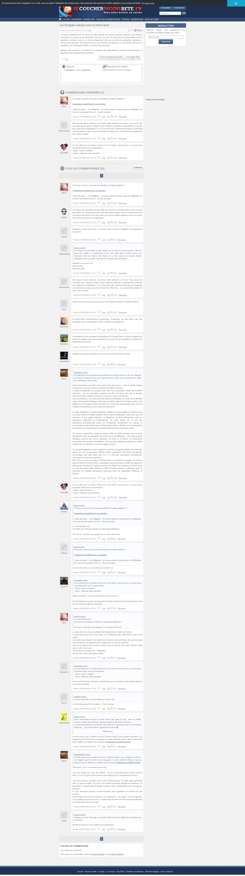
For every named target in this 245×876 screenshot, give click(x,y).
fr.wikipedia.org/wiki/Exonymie (118, 742)
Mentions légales (152, 872)
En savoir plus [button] (148, 3)
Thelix (64, 821)
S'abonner (138, 167)
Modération (137, 19)
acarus (64, 237)
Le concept (110, 872)
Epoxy (64, 379)
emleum (64, 553)
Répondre (123, 117)
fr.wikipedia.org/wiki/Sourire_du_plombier (89, 104)
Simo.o (64, 703)
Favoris (125, 19)
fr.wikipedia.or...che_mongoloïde (77, 70)
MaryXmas (64, 327)
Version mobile (91, 872)
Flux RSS (120, 872)
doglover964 (64, 723)
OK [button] (236, 3)
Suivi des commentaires (108, 19)
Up (108, 116)
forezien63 (64, 361)
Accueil (80, 872)
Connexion (179, 8)
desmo (64, 217)
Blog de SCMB (151, 19)
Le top (66, 19)
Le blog (101, 872)
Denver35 (64, 672)
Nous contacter (167, 872)
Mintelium (64, 344)
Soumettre (89, 19)
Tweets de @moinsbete (155, 99)
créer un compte (116, 854)
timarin (64, 512)
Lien (104, 117)
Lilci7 (64, 309)
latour (64, 106)
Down (112, 116)
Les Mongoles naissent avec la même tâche (84, 25)
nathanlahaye (64, 254)
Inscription (166, 8)
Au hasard (76, 19)
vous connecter (98, 854)
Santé (89, 30)
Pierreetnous (64, 131)
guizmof (64, 586)
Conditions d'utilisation (135, 872)
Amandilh (64, 153)
